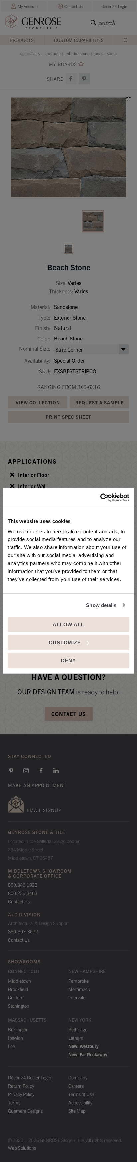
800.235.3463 (22, 893)
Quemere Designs (25, 1111)
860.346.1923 (22, 885)
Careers (76, 1086)
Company (77, 1077)
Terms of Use (81, 1094)
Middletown (19, 981)
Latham (75, 1038)
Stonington (18, 1006)
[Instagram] (26, 770)
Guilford (16, 997)
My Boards (63, 64)
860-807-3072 (23, 931)
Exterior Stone (78, 53)
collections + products (40, 53)
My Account (28, 6)
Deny (68, 660)
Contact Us (73, 6)
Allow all (68, 624)
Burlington (18, 1029)
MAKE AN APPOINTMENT (37, 785)
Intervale (76, 997)
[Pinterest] (11, 770)
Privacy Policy (21, 1094)
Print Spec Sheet (68, 417)
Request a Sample (99, 402)
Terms (14, 1102)
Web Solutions (22, 1148)
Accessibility (80, 1102)
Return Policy (21, 1086)
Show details (101, 605)
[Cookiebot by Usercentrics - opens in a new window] (100, 497)
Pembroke (78, 981)
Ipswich (15, 1038)
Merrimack (79, 989)
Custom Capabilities (79, 40)
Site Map (77, 1111)
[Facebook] (71, 78)
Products (22, 40)
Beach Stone (106, 53)
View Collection (38, 402)
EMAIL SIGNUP (44, 810)
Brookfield (18, 989)
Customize (65, 642)
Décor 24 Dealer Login (29, 1077)
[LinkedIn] (56, 770)
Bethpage (77, 1029)
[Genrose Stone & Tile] (33, 23)
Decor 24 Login (114, 6)
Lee (11, 1046)
